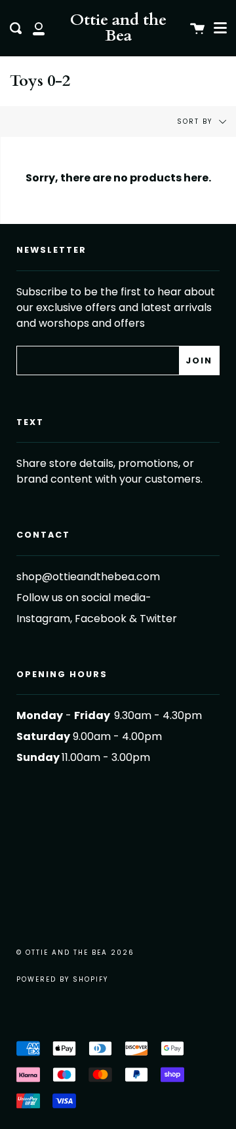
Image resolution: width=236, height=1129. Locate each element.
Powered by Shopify (62, 979)
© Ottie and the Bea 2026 (75, 952)
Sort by (196, 121)
